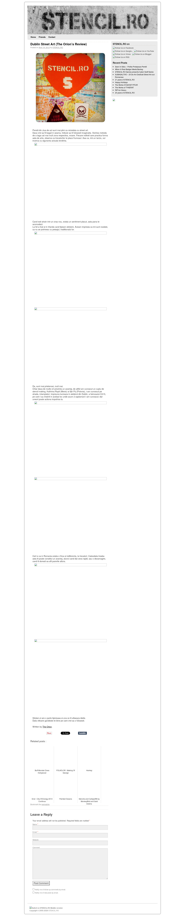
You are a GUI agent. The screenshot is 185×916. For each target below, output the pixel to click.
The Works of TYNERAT (124, 87)
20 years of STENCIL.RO (125, 92)
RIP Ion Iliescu (120, 90)
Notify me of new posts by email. (46, 893)
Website (35, 840)
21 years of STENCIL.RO (125, 79)
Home (33, 37)
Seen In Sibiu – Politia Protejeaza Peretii (131, 66)
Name (35, 824)
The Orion (47, 726)
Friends (42, 37)
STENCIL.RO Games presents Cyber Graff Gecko (134, 72)
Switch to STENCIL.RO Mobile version (47, 908)
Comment (36, 847)
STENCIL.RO (57, 47)
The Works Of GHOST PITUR (126, 85)
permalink (45, 804)
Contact (51, 37)
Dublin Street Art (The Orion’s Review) (58, 44)
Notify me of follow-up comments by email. (50, 889)
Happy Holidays (121, 82)
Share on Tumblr (82, 733)
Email (35, 832)
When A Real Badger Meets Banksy (129, 69)
